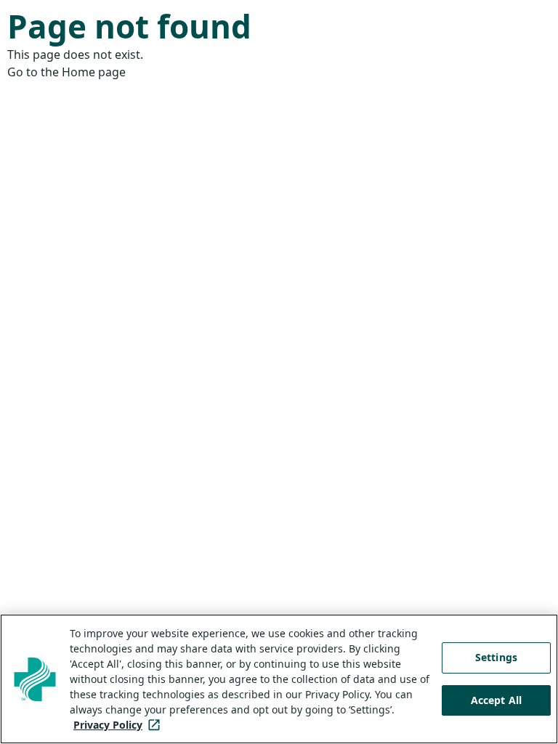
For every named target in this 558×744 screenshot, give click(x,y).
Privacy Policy (119, 725)
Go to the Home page (66, 72)
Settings (496, 657)
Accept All (496, 700)
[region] (279, 679)
